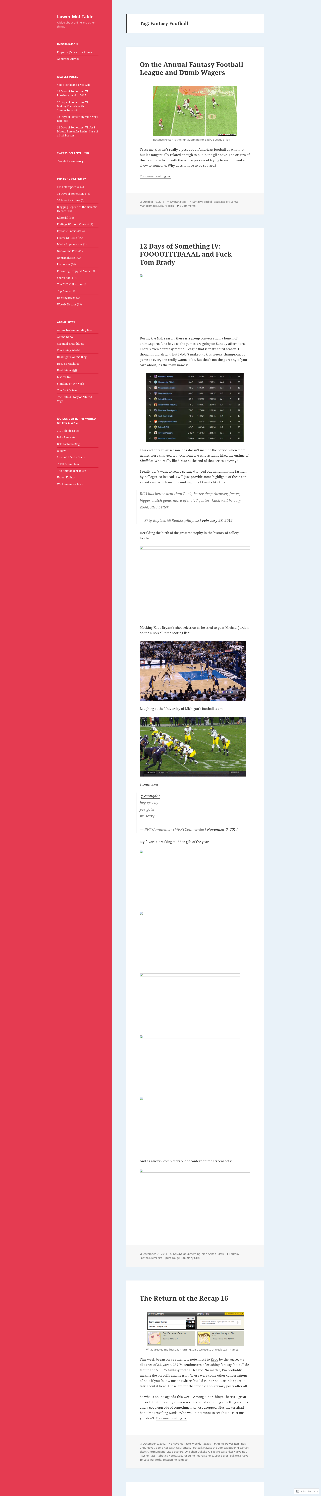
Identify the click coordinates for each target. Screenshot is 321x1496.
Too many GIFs (190, 1258)
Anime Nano (65, 337)
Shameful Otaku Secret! (72, 457)
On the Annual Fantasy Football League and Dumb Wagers (191, 68)
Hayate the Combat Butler (219, 1447)
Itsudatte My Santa (226, 202)
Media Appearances (69, 244)
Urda (158, 1459)
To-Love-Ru (147, 1459)
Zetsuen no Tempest (175, 1459)
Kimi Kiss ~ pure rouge (165, 1258)
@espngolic (150, 795)
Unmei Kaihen (66, 477)
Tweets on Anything (73, 153)
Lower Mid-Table (75, 16)
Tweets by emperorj (70, 161)
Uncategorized (66, 298)
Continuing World (68, 350)
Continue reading (153, 176)
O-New (61, 451)
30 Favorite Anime (68, 200)
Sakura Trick (166, 206)
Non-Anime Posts (68, 251)
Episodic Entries (67, 231)
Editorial (62, 218)
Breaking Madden (171, 842)
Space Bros (222, 1455)
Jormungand (158, 1451)
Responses (63, 264)
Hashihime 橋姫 (67, 370)
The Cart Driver (67, 390)
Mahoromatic (148, 206)
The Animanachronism (71, 471)
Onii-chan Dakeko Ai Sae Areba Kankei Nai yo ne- (215, 1451)
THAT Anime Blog (68, 464)
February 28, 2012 (217, 520)
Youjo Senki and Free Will (73, 85)
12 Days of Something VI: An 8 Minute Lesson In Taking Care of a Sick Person (77, 131)
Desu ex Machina (68, 363)
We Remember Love (70, 484)
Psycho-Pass (147, 1455)
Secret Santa (65, 278)
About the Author (68, 59)
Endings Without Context (73, 224)
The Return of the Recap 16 (184, 1298)
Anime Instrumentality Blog (74, 330)
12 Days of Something (70, 194)
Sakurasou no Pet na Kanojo (195, 1455)
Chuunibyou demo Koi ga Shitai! (160, 1447)
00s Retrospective (68, 187)
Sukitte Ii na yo (239, 1455)
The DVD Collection (69, 284)
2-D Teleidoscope (68, 431)
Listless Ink (64, 377)
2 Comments (188, 206)
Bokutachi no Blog (68, 444)
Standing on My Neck (70, 384)
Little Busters (175, 1451)
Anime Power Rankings (231, 1443)
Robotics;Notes (166, 1455)
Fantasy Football (202, 202)
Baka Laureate (66, 437)
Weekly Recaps (66, 304)
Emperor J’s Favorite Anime (74, 52)
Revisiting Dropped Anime (74, 271)
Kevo (214, 1359)
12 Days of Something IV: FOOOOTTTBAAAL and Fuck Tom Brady (186, 254)
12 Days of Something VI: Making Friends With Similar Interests (73, 106)
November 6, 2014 (222, 829)
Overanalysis (65, 258)
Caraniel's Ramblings (70, 343)
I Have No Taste (67, 238)
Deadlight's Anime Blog (72, 357)
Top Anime (64, 291)
